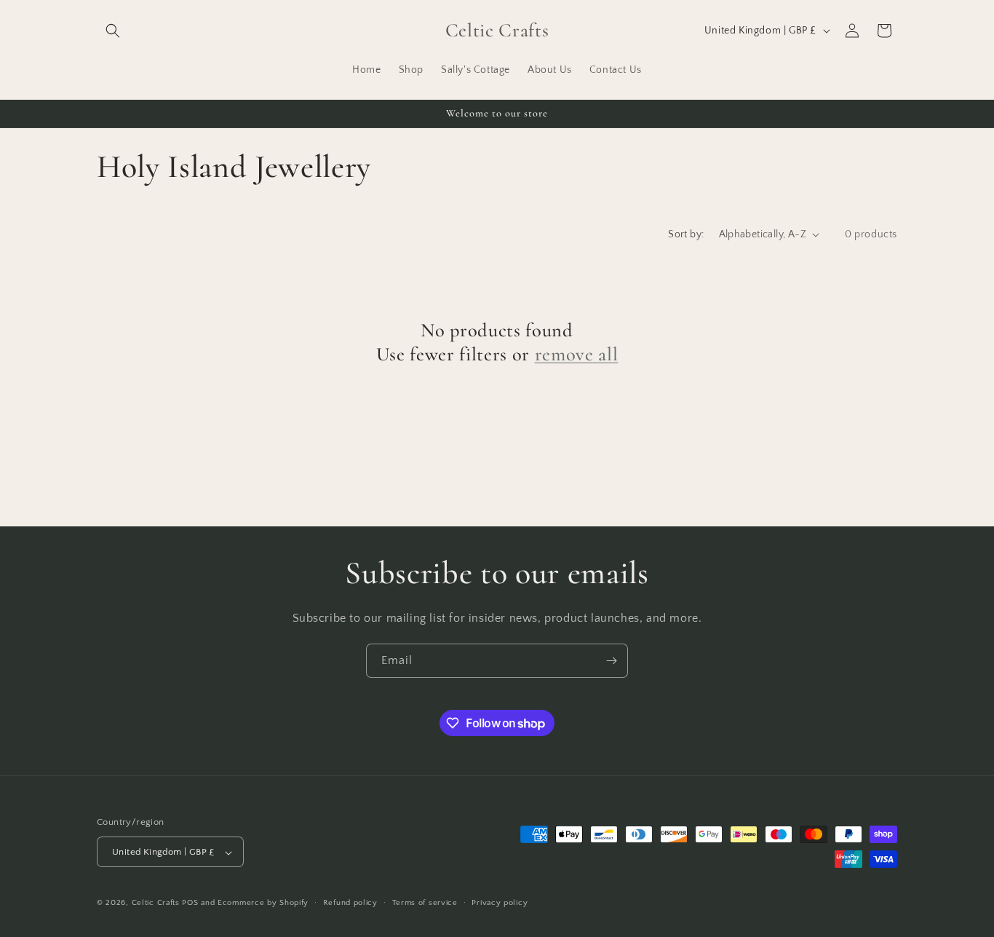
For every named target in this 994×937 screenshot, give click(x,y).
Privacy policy (500, 902)
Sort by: (686, 234)
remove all (577, 354)
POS (190, 903)
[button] (113, 31)
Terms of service (425, 902)
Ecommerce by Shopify (263, 903)
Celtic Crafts (156, 903)
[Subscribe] (611, 661)
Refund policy (350, 902)
